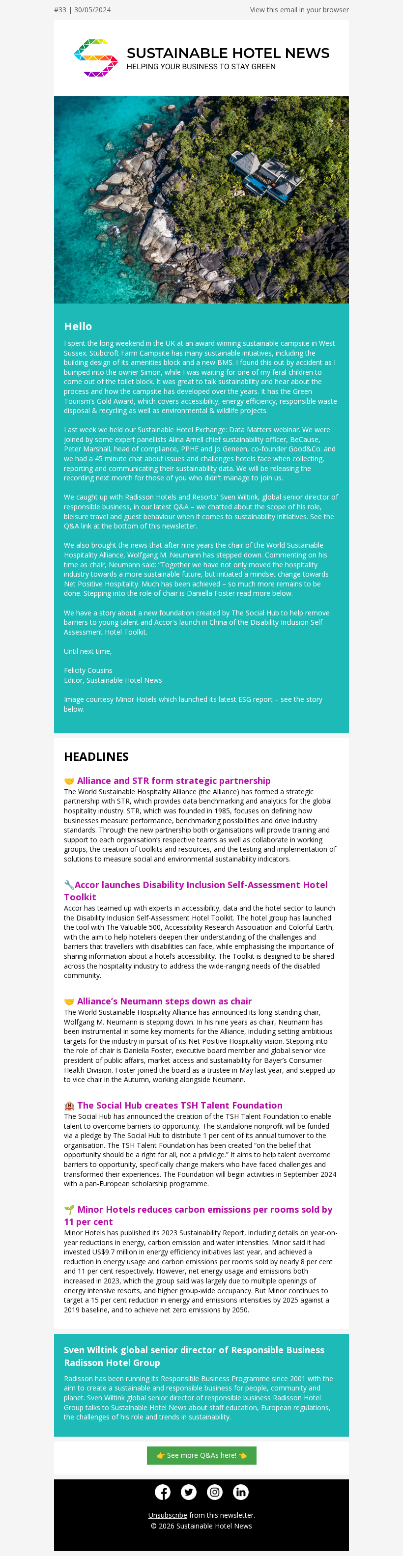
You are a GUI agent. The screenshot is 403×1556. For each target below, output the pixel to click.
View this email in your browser (299, 9)
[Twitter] (189, 1492)
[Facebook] (163, 1492)
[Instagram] (215, 1492)
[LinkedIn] (241, 1492)
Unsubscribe (167, 1515)
